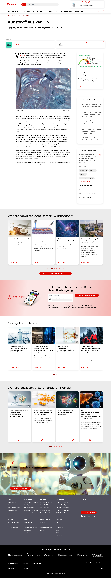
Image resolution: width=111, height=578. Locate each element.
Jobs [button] (57, 11)
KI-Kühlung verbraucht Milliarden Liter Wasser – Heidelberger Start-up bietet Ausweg (91, 114)
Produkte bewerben (45, 510)
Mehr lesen (52, 310)
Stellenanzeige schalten (31, 527)
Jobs (57, 530)
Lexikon (42, 522)
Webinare (59, 533)
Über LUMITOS (26, 563)
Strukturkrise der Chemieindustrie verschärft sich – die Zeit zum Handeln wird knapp (91, 131)
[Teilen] (95, 11)
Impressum (11, 568)
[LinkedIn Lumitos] (102, 568)
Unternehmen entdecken (31, 502)
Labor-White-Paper (61, 505)
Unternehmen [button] (16, 11)
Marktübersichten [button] (38, 11)
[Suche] (57, 5)
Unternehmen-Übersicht (31, 513)
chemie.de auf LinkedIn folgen (89, 516)
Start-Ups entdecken (30, 505)
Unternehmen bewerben (31, 510)
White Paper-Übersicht (62, 513)
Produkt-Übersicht (45, 513)
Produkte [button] (26, 11)
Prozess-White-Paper (62, 507)
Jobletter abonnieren (30, 525)
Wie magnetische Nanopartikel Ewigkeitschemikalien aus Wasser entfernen (91, 123)
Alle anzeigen (85, 181)
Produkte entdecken (46, 502)
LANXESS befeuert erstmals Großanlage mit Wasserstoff (90, 138)
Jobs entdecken (28, 522)
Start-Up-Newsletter (14, 507)
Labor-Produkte (44, 505)
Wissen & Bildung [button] (67, 11)
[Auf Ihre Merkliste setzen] (91, 11)
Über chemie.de (37, 563)
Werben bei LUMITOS (13, 563)
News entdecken (12, 502)
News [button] (8, 11)
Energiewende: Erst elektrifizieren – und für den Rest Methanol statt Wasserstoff (91, 106)
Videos (42, 530)
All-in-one (59, 535)
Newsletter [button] (79, 11)
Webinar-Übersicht (13, 527)
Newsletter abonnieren (87, 295)
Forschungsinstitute (46, 527)
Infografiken (43, 525)
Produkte (59, 525)
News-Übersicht (12, 510)
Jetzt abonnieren (89, 512)
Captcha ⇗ (69, 301)
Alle (23, 4)
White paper (59, 527)
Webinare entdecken (13, 522)
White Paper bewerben (62, 510)
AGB (18, 568)
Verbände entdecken (29, 507)
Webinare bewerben (13, 525)
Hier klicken (62, 300)
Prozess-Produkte (45, 507)
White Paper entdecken (62, 502)
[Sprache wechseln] (99, 11)
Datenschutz (25, 568)
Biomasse (63, 59)
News (57, 522)
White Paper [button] (50, 11)
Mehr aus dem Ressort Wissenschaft (55, 273)
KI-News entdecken (20, 488)
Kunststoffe (23, 55)
